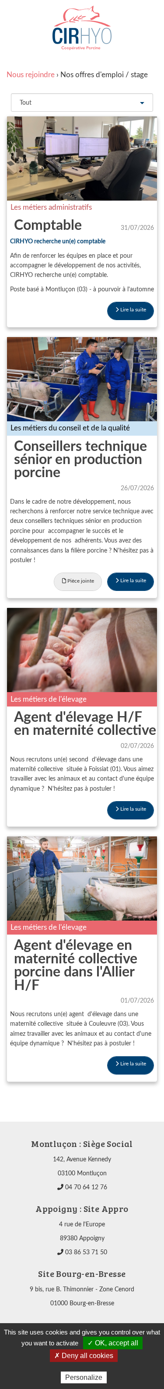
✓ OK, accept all (112, 1343)
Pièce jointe (80, 581)
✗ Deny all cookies (83, 1355)
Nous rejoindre (31, 74)
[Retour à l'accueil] (82, 28)
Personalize (83, 1377)
